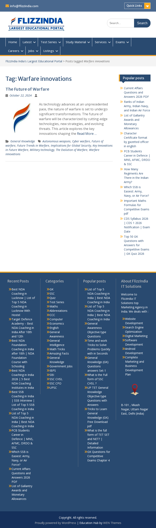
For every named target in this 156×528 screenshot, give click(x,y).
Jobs (31, 51)
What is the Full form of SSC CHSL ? (97, 379)
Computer (56, 319)
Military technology (42, 150)
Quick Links (134, 6)
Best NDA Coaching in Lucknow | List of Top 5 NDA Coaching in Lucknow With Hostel (23, 302)
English (54, 328)
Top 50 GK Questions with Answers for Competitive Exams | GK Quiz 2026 (136, 245)
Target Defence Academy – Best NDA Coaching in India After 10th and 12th (23, 327)
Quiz (52, 298)
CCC (52, 315)
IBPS (53, 370)
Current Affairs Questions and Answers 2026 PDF (136, 92)
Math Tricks (57, 349)
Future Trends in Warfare (33, 145)
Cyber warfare (81, 141)
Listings (48, 51)
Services (101, 42)
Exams (120, 42)
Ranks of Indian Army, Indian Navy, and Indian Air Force (137, 106)
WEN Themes (112, 523)
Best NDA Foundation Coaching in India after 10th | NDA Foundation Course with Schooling (23, 353)
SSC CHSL (56, 379)
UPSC (53, 388)
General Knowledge (22, 141)
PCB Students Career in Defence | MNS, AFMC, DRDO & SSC (22, 438)
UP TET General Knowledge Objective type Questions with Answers (97, 396)
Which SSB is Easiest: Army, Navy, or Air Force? (136, 191)
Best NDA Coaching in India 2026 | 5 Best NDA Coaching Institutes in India (23, 379)
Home (12, 42)
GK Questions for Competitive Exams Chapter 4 (98, 456)
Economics (57, 323)
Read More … (87, 133)
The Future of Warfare (27, 89)
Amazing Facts (59, 353)
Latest (27, 42)
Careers (13, 51)
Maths (54, 306)
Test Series (49, 42)
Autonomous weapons (56, 141)
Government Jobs (61, 366)
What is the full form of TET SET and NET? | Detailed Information (98, 438)
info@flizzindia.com (24, 6)
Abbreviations (58, 311)
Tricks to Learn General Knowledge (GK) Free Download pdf (97, 417)
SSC (52, 293)
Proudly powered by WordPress (55, 523)
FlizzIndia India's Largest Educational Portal (33, 61)
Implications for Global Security (71, 145)
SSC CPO (55, 383)
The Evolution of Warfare (71, 150)
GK (51, 289)
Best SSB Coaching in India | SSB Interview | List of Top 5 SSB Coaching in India (23, 400)
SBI (52, 375)
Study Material (76, 42)
